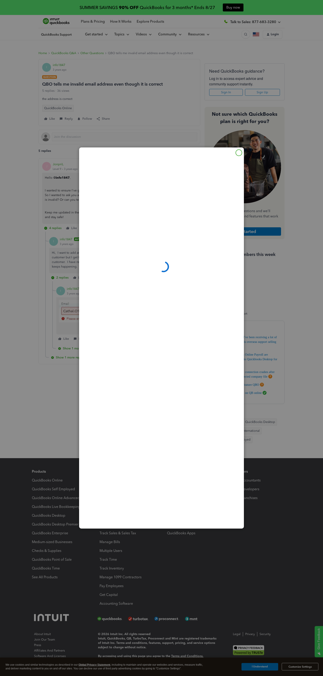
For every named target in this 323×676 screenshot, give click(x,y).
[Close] (239, 153)
